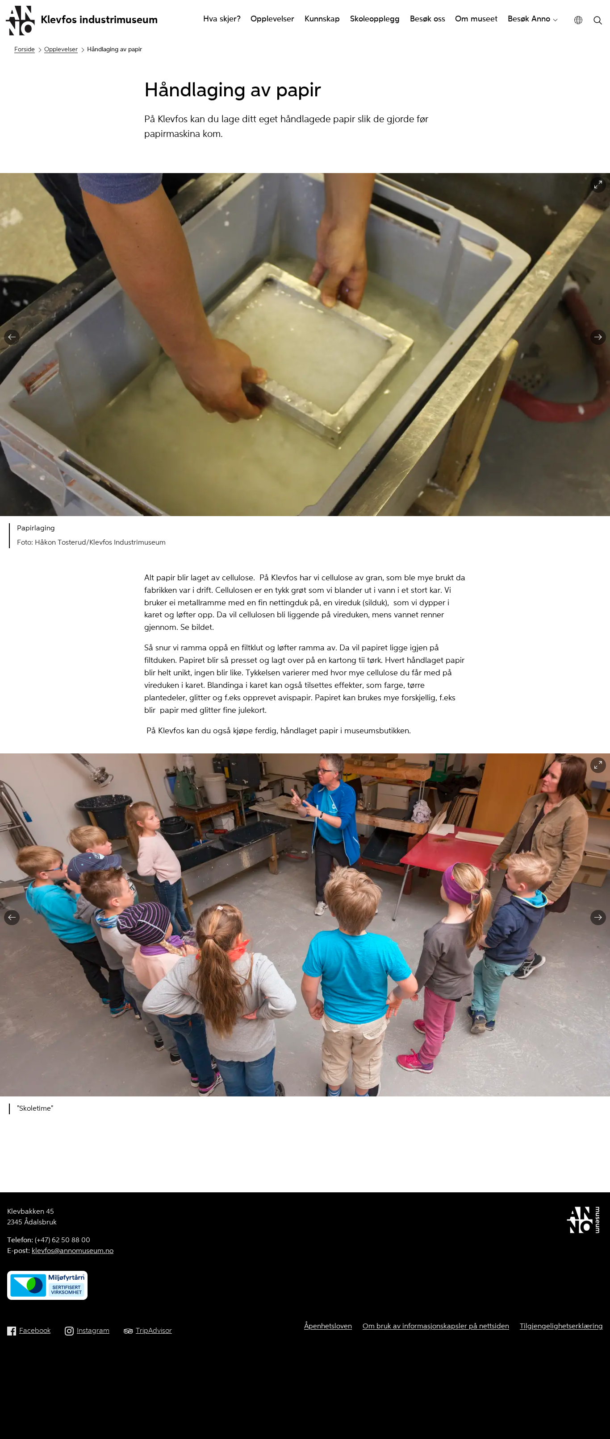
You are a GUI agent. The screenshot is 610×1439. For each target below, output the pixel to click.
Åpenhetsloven (328, 1326)
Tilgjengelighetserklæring (561, 1326)
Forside (24, 49)
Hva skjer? (222, 19)
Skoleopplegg (375, 19)
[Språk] (578, 20)
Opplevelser (272, 19)
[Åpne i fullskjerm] (598, 185)
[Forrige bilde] (12, 337)
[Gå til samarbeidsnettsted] (585, 1222)
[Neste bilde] (598, 337)
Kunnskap (322, 19)
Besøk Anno (529, 19)
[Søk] (598, 21)
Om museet (476, 19)
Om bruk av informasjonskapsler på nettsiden (436, 1326)
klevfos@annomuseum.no (72, 1251)
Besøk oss (427, 19)
